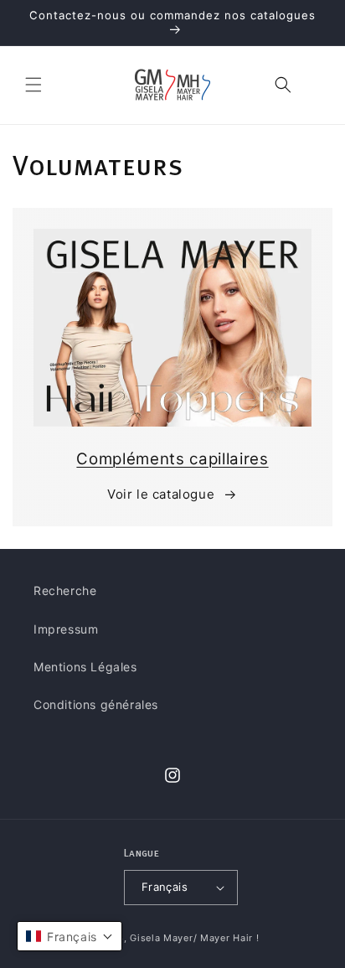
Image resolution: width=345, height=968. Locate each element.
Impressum (65, 629)
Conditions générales (95, 704)
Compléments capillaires (172, 458)
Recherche (64, 590)
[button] (33, 84)
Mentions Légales (85, 667)
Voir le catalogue (160, 494)
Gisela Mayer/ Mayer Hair (191, 938)
